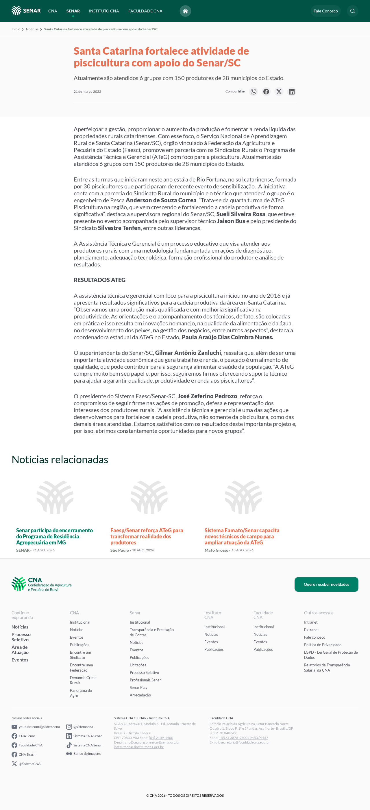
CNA (52, 10)
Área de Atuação (20, 649)
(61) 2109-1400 (161, 737)
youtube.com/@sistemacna (39, 726)
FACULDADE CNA (145, 10)
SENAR (73, 10)
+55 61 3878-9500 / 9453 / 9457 (243, 737)
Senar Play (138, 687)
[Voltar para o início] (185, 11)
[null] (253, 91)
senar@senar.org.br (165, 742)
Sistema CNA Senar (87, 736)
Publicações (79, 644)
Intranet (311, 622)
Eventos (20, 659)
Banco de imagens (87, 754)
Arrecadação (140, 695)
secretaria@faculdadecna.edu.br (245, 742)
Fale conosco (314, 637)
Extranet (311, 629)
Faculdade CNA (30, 745)
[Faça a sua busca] (352, 11)
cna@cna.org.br (137, 742)
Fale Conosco (326, 10)
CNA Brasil (27, 754)
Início (16, 29)
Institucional (80, 622)
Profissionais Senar (145, 680)
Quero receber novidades (326, 584)
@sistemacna (83, 726)
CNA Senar (27, 736)
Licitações (138, 665)
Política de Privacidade (322, 644)
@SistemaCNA (29, 763)
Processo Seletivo (21, 636)
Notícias (32, 29)
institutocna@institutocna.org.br (139, 747)
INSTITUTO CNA (104, 10)
